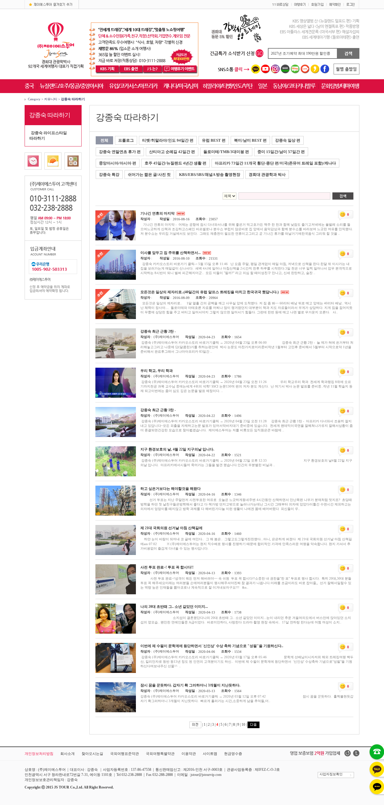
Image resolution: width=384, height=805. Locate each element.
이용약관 (189, 754)
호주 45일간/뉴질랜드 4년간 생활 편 (175, 163)
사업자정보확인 (330, 774)
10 (243, 724)
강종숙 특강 (109, 174)
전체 (104, 140)
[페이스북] (324, 72)
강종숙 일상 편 (287, 140)
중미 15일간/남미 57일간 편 (281, 151)
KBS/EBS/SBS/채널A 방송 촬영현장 (209, 174)
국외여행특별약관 (160, 754)
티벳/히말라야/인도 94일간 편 (168, 140)
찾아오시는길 (92, 754)
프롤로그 (126, 140)
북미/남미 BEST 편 (250, 140)
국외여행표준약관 (124, 754)
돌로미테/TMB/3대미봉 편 (226, 151)
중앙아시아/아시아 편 (117, 163)
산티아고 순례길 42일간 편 (172, 151)
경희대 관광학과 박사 (267, 174)
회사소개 (67, 754)
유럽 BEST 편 (214, 140)
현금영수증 (233, 754)
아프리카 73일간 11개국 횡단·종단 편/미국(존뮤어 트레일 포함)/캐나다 (275, 163)
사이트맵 (210, 754)
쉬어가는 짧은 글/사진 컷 (149, 174)
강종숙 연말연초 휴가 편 (120, 151)
